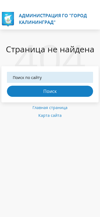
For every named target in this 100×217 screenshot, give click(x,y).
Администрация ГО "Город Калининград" (53, 19)
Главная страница (50, 107)
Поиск (50, 91)
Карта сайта (50, 115)
